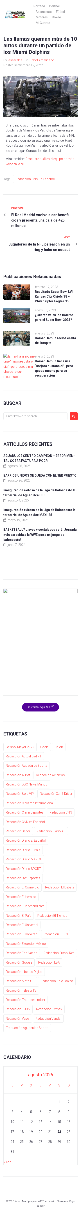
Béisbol (54, 6)
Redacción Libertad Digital (24, 972)
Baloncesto (44, 12)
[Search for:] (35, 416)
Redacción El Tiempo (52, 915)
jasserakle (15, 60)
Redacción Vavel (17, 1018)
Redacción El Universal (22, 925)
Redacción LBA (49, 962)
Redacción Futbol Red (58, 953)
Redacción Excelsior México (26, 943)
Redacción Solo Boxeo (56, 981)
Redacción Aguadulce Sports (26, 765)
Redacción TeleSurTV (21, 990)
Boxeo (56, 17)
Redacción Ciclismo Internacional (30, 803)
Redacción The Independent (25, 1000)
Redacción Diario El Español (26, 840)
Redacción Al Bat (18, 775)
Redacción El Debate (59, 887)
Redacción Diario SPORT (23, 869)
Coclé (44, 747)
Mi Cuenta (43, 23)
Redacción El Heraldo (21, 897)
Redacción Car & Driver (56, 793)
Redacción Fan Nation (21, 953)
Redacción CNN (61, 812)
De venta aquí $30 (40, 707)
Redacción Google (19, 962)
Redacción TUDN (18, 1009)
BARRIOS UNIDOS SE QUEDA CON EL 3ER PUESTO (39, 475)
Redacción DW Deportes (23, 878)
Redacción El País (18, 915)
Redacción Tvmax (49, 1009)
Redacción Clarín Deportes (24, 812)
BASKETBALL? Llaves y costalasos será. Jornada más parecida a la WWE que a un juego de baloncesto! (40, 535)
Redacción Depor (18, 831)
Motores (42, 17)
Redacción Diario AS (50, 831)
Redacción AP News (50, 775)
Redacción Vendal (48, 1018)
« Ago (7, 1162)
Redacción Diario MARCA (24, 859)
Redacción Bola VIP (20, 793)
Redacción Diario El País (23, 850)
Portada (39, 6)
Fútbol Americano (41, 60)
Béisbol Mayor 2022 (20, 747)
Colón (58, 747)
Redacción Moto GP (20, 981)
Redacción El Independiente (25, 906)
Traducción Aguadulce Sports (27, 1028)
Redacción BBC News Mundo (26, 784)
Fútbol (60, 12)
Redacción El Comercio (22, 887)
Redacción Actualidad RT (23, 756)
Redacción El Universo (22, 934)
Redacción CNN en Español (35, 179)
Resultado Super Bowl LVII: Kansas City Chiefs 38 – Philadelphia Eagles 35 (54, 296)
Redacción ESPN (56, 934)
